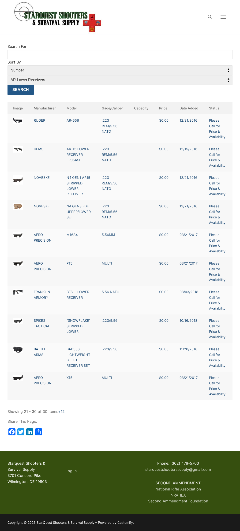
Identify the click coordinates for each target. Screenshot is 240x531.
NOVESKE (42, 177)
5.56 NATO (110, 292)
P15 (69, 263)
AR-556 (73, 120)
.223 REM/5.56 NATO (109, 125)
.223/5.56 (109, 320)
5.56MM (108, 235)
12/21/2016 (188, 120)
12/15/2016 (188, 149)
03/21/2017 (189, 235)
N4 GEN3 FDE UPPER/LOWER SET (79, 211)
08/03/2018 (189, 292)
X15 (69, 378)
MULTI (107, 263)
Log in (71, 470)
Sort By (14, 62)
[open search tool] (210, 17)
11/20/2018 (188, 349)
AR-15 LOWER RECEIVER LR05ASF (78, 154)
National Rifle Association (178, 489)
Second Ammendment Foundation (178, 501)
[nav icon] (223, 17)
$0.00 (164, 120)
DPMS (38, 149)
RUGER (39, 120)
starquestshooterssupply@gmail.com (178, 469)
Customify (125, 522)
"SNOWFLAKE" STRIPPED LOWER (78, 325)
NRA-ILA (178, 495)
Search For (17, 46)
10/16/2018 (188, 320)
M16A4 (72, 235)
